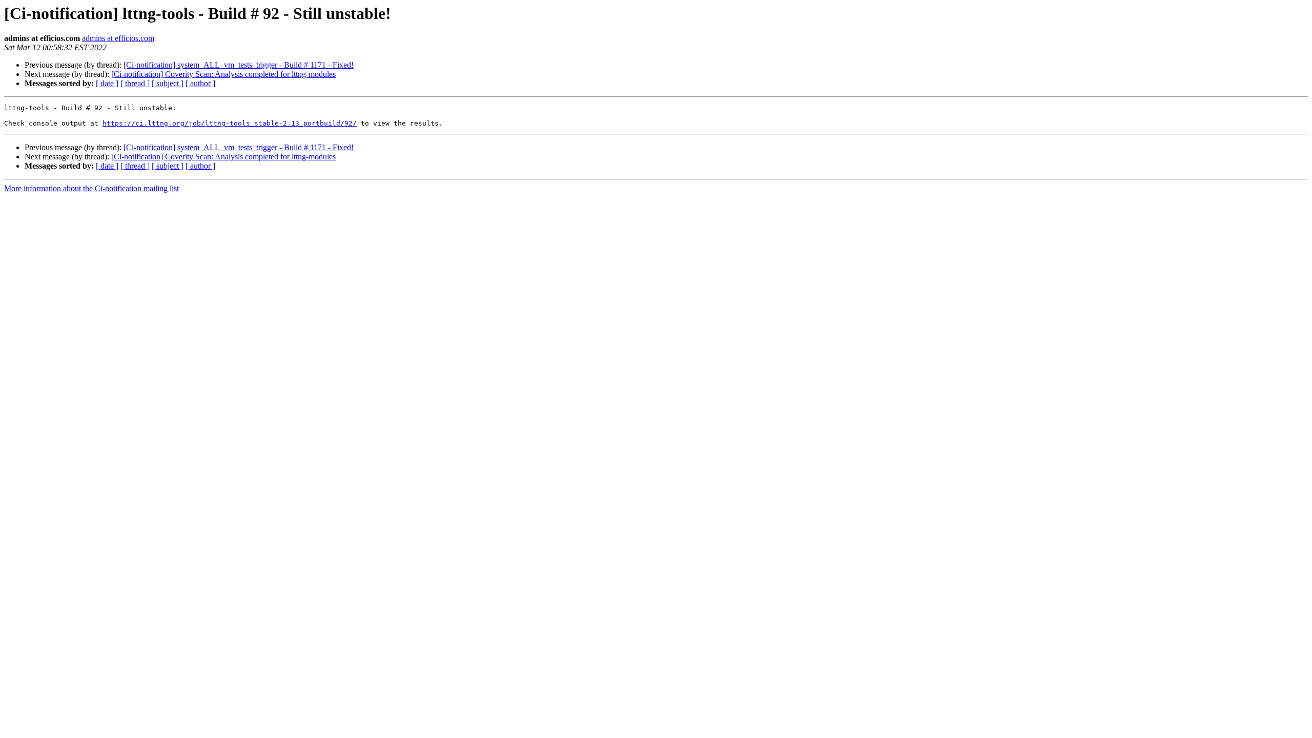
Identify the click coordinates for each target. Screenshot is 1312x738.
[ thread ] (135, 83)
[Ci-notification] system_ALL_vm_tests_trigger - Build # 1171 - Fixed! (239, 64)
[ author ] (200, 83)
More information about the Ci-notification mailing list (91, 188)
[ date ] (107, 83)
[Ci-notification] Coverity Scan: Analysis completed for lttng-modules (223, 74)
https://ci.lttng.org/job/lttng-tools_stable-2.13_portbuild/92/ (229, 123)
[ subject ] (167, 83)
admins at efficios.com (118, 38)
